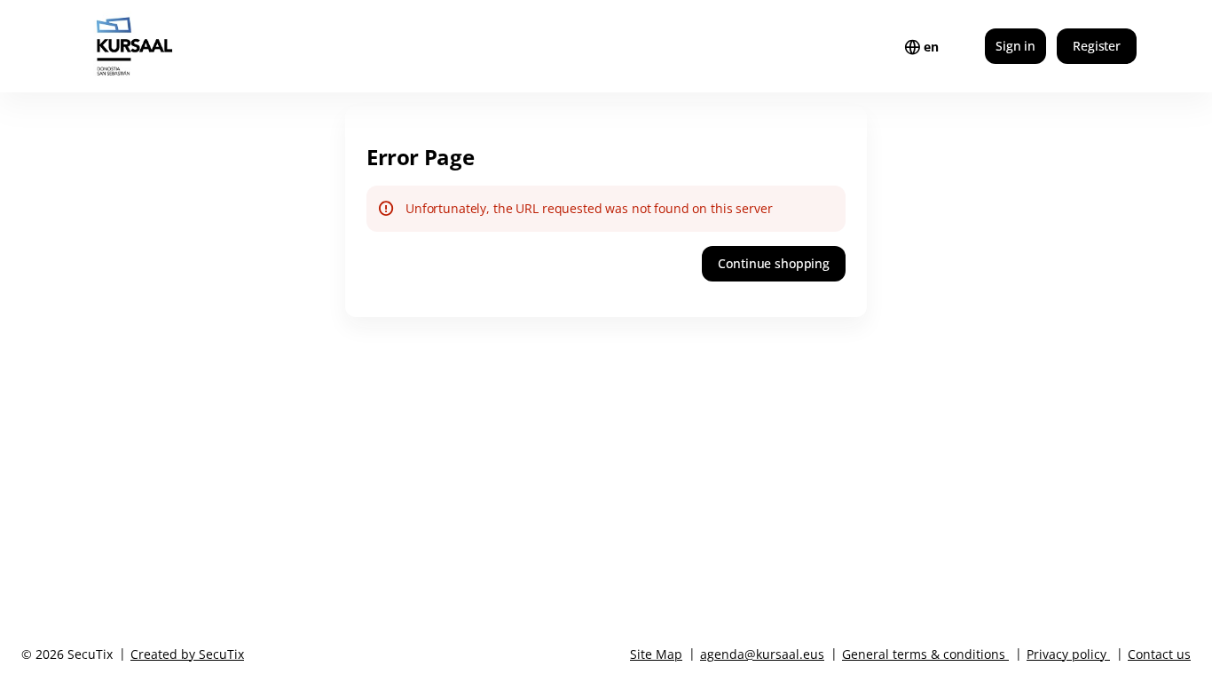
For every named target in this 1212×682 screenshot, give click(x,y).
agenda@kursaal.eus (762, 654)
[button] (774, 264)
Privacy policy (1066, 654)
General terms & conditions (923, 654)
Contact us (1159, 654)
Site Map (656, 654)
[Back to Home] (169, 46)
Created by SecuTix (187, 654)
